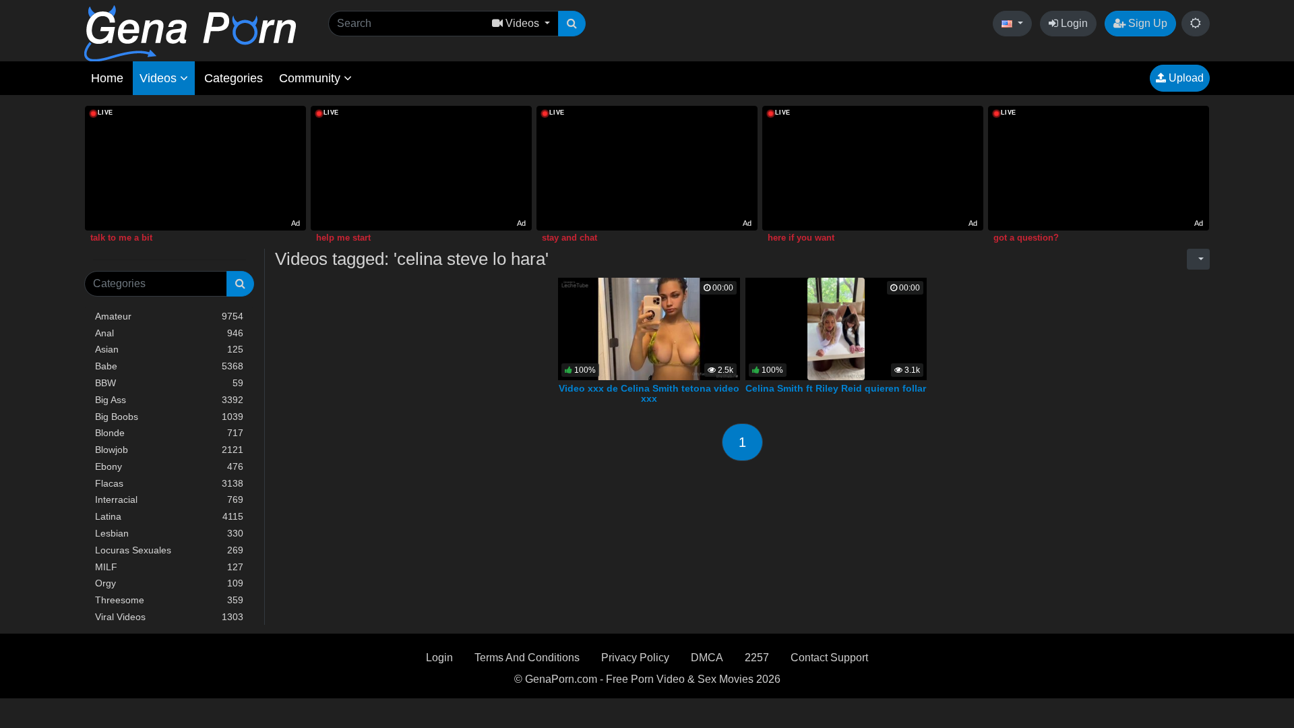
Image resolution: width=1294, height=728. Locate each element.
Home (107, 78)
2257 (757, 657)
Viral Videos (169, 616)
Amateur (169, 316)
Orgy (169, 583)
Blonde (169, 432)
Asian (169, 349)
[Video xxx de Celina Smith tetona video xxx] (649, 328)
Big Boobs (169, 416)
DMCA (707, 657)
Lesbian (169, 533)
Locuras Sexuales (169, 550)
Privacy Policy (635, 657)
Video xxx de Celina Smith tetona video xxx (649, 393)
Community (311, 78)
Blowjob (169, 449)
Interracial (169, 499)
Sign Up (1146, 23)
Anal (169, 333)
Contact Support (829, 657)
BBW (169, 382)
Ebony (169, 466)
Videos (160, 78)
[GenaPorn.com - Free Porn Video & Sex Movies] (190, 32)
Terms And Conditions (527, 657)
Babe (169, 366)
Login (1073, 23)
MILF (169, 567)
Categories (233, 78)
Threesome (169, 600)
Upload (1185, 78)
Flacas (169, 483)
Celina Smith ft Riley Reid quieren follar (835, 388)
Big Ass (169, 399)
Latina (169, 516)
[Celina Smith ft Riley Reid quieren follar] (836, 328)
